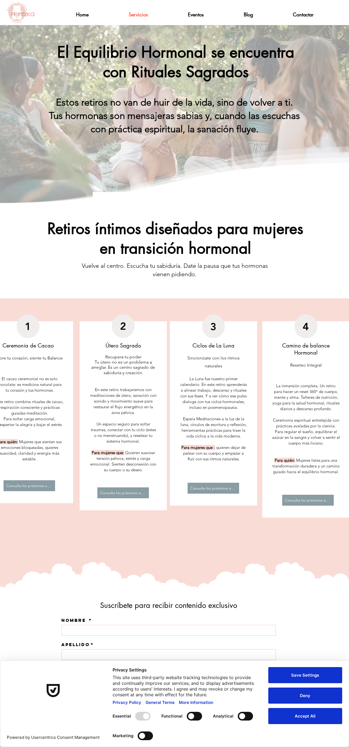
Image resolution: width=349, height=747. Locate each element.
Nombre (76, 620)
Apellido (77, 644)
